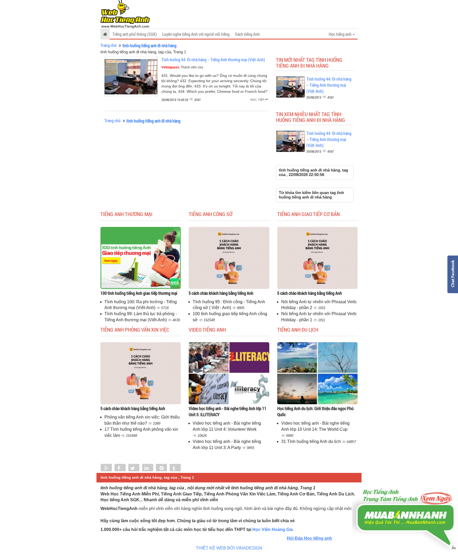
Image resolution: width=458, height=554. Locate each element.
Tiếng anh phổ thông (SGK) (134, 34)
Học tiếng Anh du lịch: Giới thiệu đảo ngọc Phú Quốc (315, 411)
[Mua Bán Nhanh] (405, 502)
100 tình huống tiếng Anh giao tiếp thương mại (138, 293)
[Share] (106, 468)
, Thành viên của (182, 67)
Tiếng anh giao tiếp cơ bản (308, 213)
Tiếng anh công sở (210, 213)
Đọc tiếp (257, 99)
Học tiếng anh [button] (340, 34)
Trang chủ (108, 45)
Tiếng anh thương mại (126, 213)
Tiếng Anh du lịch (297, 329)
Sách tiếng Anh (247, 34)
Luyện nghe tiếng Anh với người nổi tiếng (196, 34)
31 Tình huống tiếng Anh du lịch (311, 441)
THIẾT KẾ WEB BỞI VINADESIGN (229, 548)
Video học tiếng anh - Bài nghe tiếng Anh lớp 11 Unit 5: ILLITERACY (227, 411)
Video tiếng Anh (207, 329)
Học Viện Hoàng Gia (272, 529)
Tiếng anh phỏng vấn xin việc (134, 329)
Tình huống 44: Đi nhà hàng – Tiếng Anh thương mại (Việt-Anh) (213, 59)
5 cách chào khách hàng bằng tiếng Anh (221, 293)
